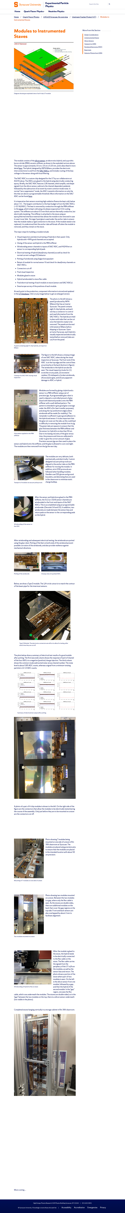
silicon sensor (40, 160)
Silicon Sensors (89, 41)
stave (21, 209)
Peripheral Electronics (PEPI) (93, 47)
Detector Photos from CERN (93, 53)
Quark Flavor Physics (34, 11)
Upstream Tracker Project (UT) (84, 17)
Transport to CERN (90, 44)
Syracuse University (25, 1208)
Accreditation (79, 1207)
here (20, 168)
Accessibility (66, 1207)
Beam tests (87, 50)
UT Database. (24, 294)
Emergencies (92, 1207)
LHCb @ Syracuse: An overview (55, 17)
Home (17, 11)
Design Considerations (91, 35)
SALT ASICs (44, 171)
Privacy (103, 1207)
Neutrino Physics (56, 11)
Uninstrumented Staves (91, 38)
